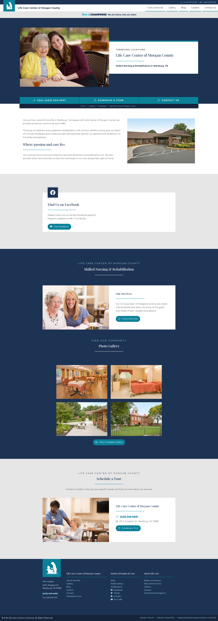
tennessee (102, 106)
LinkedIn (117, 596)
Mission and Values (152, 580)
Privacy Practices (166, 618)
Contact (70, 593)
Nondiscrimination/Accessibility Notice (197, 618)
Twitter (116, 593)
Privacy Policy (147, 618)
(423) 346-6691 (129, 516)
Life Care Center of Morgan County (39, 8)
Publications (116, 587)
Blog (183, 7)
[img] (34, 100)
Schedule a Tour (110, 100)
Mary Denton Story (152, 584)
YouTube (117, 599)
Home (83, 106)
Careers (195, 7)
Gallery (172, 7)
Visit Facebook (61, 226)
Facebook (118, 590)
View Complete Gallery (111, 442)
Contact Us (210, 7)
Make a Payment (209, 2)
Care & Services (155, 7)
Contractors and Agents (155, 593)
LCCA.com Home (190, 2)
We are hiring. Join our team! (122, 14)
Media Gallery (117, 584)
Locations (91, 106)
